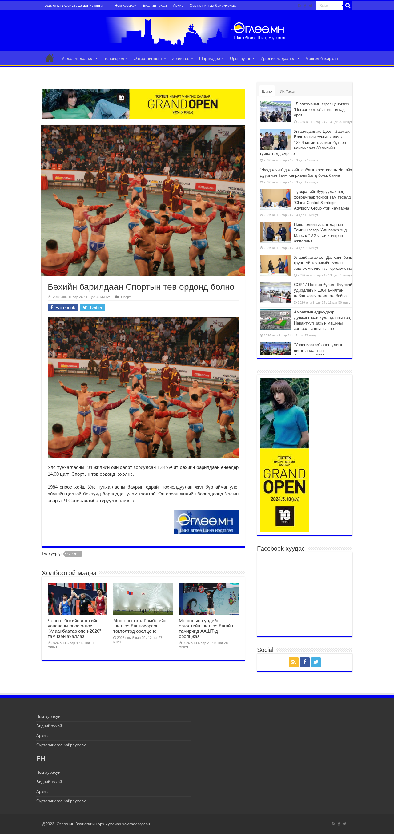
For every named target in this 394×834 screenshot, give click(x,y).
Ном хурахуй (126, 5)
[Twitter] (310, 6)
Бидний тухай (155, 5)
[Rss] (299, 6)
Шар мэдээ (209, 58)
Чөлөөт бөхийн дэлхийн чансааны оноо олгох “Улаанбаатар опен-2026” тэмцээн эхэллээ (74, 628)
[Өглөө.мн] (197, 29)
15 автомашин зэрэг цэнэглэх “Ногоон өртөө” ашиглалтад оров (321, 109)
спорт (73, 554)
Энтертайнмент (148, 58)
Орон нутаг (240, 58)
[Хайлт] (347, 5)
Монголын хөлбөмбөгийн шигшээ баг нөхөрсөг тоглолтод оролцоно (139, 626)
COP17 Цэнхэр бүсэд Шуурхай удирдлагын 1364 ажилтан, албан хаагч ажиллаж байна (323, 290)
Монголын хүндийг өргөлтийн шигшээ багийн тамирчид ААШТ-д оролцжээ (206, 628)
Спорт (126, 297)
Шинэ (267, 91)
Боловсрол (113, 58)
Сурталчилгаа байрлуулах (213, 5)
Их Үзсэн (288, 91)
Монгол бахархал (321, 58)
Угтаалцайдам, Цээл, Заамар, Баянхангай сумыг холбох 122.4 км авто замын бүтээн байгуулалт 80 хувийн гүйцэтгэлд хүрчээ (305, 142)
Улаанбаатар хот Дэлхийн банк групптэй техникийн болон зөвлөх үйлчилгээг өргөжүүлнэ (323, 263)
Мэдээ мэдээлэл (77, 58)
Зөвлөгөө (180, 58)
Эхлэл (50, 57)
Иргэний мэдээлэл (278, 58)
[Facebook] (305, 6)
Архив (178, 5)
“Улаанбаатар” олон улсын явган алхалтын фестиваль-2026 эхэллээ (318, 350)
